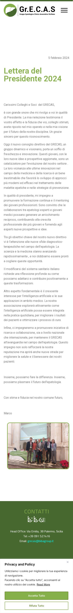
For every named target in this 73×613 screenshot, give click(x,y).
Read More (43, 584)
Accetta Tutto (36, 595)
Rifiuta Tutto (36, 605)
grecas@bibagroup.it (41, 541)
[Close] (69, 562)
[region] (36, 586)
